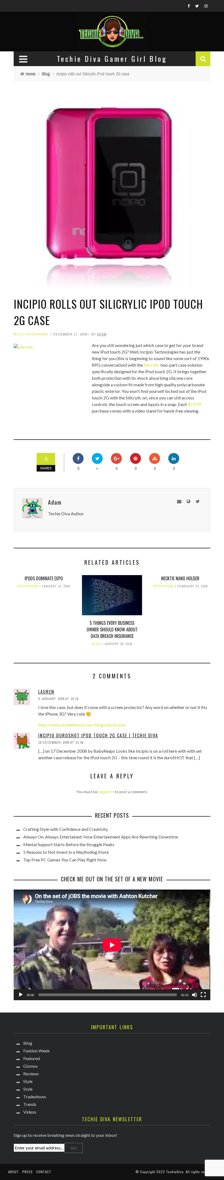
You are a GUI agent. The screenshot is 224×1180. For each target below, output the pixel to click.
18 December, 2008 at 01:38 (60, 742)
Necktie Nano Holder (180, 578)
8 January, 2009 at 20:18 (58, 699)
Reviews (31, 1073)
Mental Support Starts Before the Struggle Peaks (68, 844)
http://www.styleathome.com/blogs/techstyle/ (82, 724)
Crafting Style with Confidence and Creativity (65, 829)
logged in (106, 791)
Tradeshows (34, 1096)
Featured (31, 1058)
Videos (29, 1111)
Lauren (46, 691)
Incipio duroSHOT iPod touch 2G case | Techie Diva (98, 735)
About (13, 1171)
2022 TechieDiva (170, 1171)
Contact (43, 1171)
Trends (29, 1104)
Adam (102, 334)
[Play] (20, 994)
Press (27, 1171)
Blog (18, 334)
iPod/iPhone (37, 334)
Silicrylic (152, 364)
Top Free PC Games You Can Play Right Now (65, 859)
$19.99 (194, 404)
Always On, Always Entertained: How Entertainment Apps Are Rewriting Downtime (100, 836)
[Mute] (194, 994)
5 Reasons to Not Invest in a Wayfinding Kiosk (66, 852)
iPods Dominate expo (44, 578)
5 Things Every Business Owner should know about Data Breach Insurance (112, 629)
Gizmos (30, 1066)
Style (28, 1081)
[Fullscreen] (203, 994)
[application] (112, 945)
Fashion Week (36, 1050)
